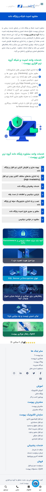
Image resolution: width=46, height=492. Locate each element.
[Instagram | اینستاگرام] (14, 373)
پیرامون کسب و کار (36, 397)
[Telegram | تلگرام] (27, 373)
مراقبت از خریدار (37, 449)
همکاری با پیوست (37, 358)
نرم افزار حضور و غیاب (36, 432)
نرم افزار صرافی (38, 435)
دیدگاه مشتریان (38, 409)
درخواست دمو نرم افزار (35, 465)
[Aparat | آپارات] (40, 379)
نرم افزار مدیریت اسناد (35, 429)
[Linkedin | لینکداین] (20, 373)
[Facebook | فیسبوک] (40, 373)
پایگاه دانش (39, 393)
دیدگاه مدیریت (38, 365)
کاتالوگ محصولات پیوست (34, 469)
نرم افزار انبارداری (37, 439)
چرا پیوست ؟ (38, 355)
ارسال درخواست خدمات (35, 453)
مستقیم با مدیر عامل (36, 368)
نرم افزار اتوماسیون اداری (35, 419)
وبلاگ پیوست (38, 362)
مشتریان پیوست (37, 406)
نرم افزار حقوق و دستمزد (35, 425)
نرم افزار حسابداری (37, 422)
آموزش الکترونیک (37, 390)
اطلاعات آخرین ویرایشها (35, 456)
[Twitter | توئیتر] (34, 373)
